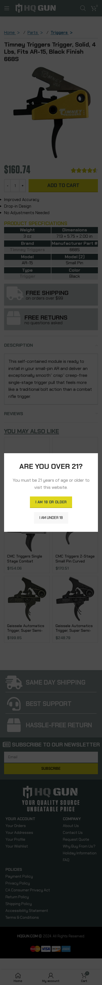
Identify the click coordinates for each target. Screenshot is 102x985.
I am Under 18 (51, 517)
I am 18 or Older (51, 502)
